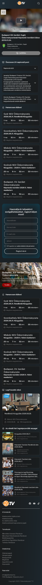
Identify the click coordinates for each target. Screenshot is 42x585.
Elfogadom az (21, 246)
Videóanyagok (7, 553)
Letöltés (22, 53)
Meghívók (5, 560)
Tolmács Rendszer (8, 542)
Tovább (6, 285)
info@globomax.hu (8, 575)
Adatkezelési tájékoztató (11, 516)
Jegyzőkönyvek (7, 562)
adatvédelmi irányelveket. (26, 246)
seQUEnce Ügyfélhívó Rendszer (13, 540)
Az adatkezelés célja (9, 521)
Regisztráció (21, 251)
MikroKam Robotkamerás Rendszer (14, 536)
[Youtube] (34, 503)
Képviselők (6, 564)
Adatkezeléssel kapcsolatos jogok (14, 523)
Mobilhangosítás (8, 538)
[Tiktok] (38, 503)
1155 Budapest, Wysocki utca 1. (13, 577)
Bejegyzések (6, 557)
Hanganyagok (7, 555)
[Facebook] (30, 503)
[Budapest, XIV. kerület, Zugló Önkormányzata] (4, 46)
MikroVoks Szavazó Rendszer (12, 534)
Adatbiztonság (7, 519)
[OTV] (21, 3)
